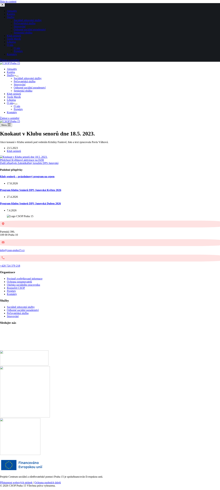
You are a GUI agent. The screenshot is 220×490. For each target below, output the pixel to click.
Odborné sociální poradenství (30, 87)
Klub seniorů (14, 93)
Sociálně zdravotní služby (28, 78)
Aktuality (12, 69)
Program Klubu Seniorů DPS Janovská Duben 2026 (30, 203)
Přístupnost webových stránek (16, 482)
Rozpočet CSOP (16, 287)
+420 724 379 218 (10, 265)
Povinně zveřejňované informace (24, 278)
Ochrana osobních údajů (47, 482)
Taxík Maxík (14, 96)
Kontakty (12, 112)
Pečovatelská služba (24, 81)
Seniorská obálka (23, 90)
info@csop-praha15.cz (12, 250)
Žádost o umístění (9, 118)
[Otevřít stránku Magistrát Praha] (20, 454)
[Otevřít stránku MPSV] (25, 416)
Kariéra (11, 72)
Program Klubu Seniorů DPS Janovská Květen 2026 (30, 190)
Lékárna (11, 100)
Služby (10, 75)
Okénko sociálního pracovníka (23, 284)
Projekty (18, 109)
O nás (10, 103)
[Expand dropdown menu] (17, 76)
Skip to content (8, 1)
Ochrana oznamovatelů (19, 281)
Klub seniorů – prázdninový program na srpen (27, 176)
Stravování (19, 84)
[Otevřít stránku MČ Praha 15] (24, 364)
